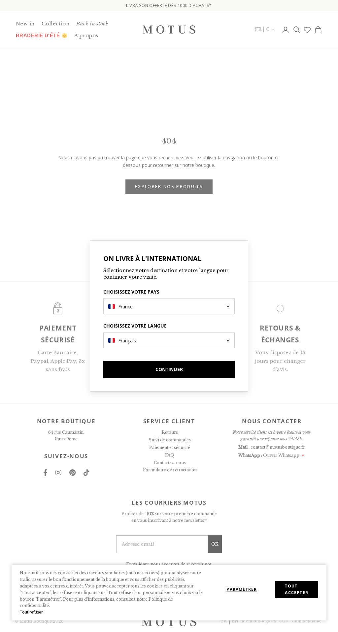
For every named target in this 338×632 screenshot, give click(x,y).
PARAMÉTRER (241, 589)
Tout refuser (31, 612)
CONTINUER (169, 369)
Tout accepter (296, 589)
